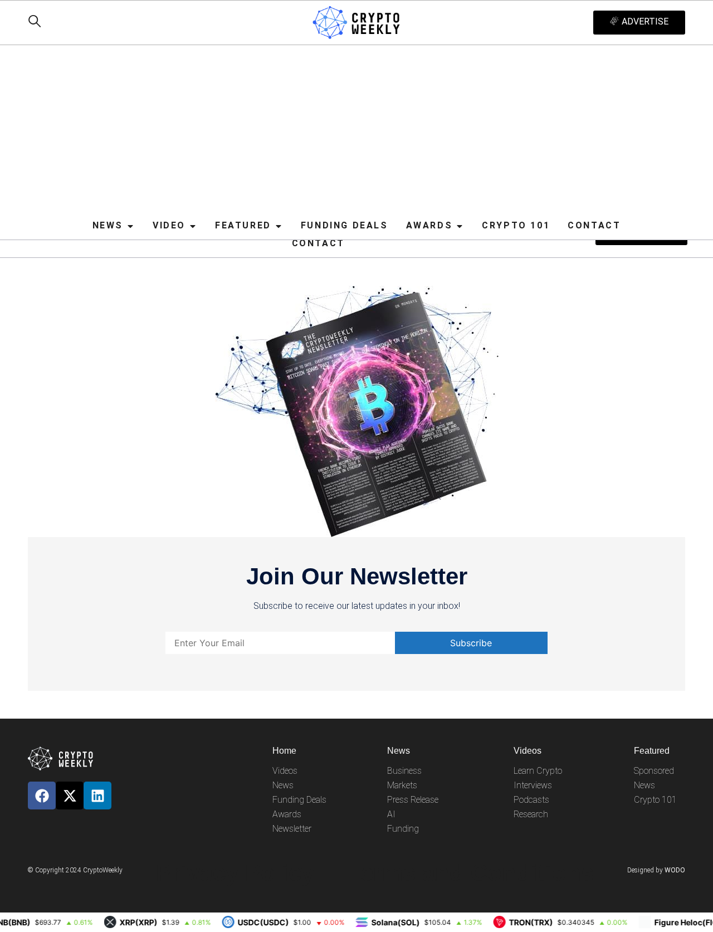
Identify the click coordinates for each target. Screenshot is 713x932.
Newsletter (291, 828)
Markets (402, 785)
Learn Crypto (538, 770)
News (283, 785)
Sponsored (654, 770)
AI (391, 814)
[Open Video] (192, 226)
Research (531, 814)
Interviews (533, 785)
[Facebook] (42, 795)
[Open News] (130, 226)
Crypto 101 (655, 799)
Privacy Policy (235, 873)
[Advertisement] (356, 132)
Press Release (412, 799)
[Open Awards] (459, 226)
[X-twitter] (70, 795)
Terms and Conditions (471, 873)
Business (404, 770)
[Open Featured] (278, 226)
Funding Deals (299, 799)
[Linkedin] (97, 795)
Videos (284, 770)
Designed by (656, 870)
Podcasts (531, 799)
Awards (286, 814)
